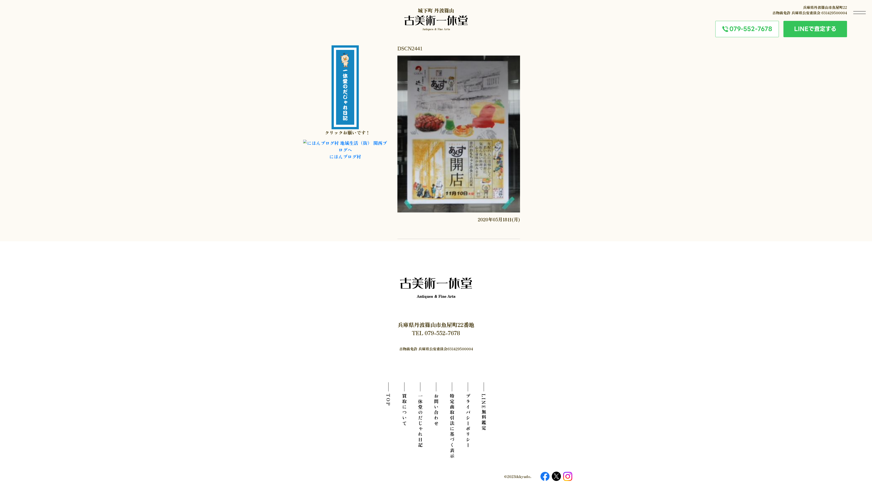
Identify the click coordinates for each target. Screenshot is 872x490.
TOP (388, 400)
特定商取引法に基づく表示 (452, 426)
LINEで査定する (815, 28)
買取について (404, 410)
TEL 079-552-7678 (436, 333)
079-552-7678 (750, 28)
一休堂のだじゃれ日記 (420, 421)
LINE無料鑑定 (484, 412)
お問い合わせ (436, 410)
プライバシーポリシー (468, 421)
